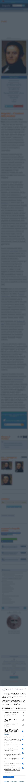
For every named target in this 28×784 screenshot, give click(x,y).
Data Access (14, 781)
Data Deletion (6, 781)
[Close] (25, 689)
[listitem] (14, 712)
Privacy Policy (21, 781)
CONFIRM (8, 776)
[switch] (23, 715)
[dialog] (14, 735)
